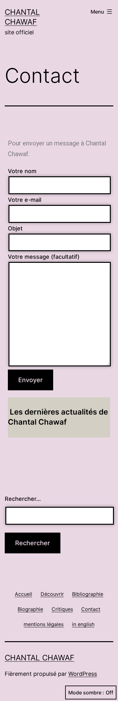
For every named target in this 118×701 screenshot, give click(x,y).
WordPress (82, 673)
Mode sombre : (86, 692)
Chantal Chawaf (39, 657)
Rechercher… (23, 498)
